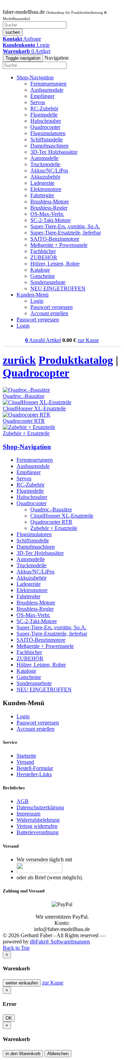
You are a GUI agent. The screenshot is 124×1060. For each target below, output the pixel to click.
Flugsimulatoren (47, 133)
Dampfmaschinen (49, 146)
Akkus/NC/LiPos (49, 170)
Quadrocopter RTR (51, 522)
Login (36, 301)
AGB (23, 801)
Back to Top (16, 948)
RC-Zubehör (44, 108)
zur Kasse (88, 340)
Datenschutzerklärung (40, 807)
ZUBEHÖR (43, 257)
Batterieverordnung (38, 832)
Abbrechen (58, 1053)
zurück (19, 360)
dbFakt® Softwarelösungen (60, 941)
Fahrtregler (42, 195)
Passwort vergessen (51, 307)
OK (9, 1018)
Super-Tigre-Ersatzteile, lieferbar (65, 233)
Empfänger (42, 96)
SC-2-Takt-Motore (50, 220)
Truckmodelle (45, 164)
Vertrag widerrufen (37, 826)
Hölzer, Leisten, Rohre (55, 264)
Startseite (26, 756)
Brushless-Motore (49, 201)
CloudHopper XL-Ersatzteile (61, 516)
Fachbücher (43, 251)
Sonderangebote (47, 282)
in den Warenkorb (23, 1053)
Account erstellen (49, 313)
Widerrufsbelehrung (38, 820)
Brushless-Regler (49, 208)
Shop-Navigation (27, 446)
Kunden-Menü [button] (33, 295)
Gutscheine (42, 276)
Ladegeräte (42, 183)
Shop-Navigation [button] (35, 77)
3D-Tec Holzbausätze (54, 152)
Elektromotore (45, 189)
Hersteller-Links (34, 774)
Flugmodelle (44, 115)
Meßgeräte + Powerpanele (58, 245)
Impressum (28, 814)
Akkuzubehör (45, 177)
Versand (25, 762)
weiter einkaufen (22, 983)
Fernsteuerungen (48, 84)
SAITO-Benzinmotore (54, 239)
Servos (37, 102)
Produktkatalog (76, 360)
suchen (13, 32)
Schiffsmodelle (46, 139)
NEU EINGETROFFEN (57, 288)
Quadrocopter (45, 127)
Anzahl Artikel (43, 340)
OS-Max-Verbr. (47, 214)
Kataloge (40, 270)
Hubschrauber (45, 121)
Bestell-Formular (35, 768)
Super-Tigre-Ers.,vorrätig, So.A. (65, 226)
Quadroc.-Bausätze (51, 509)
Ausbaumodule (46, 90)
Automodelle (44, 158)
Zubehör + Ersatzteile (53, 528)
